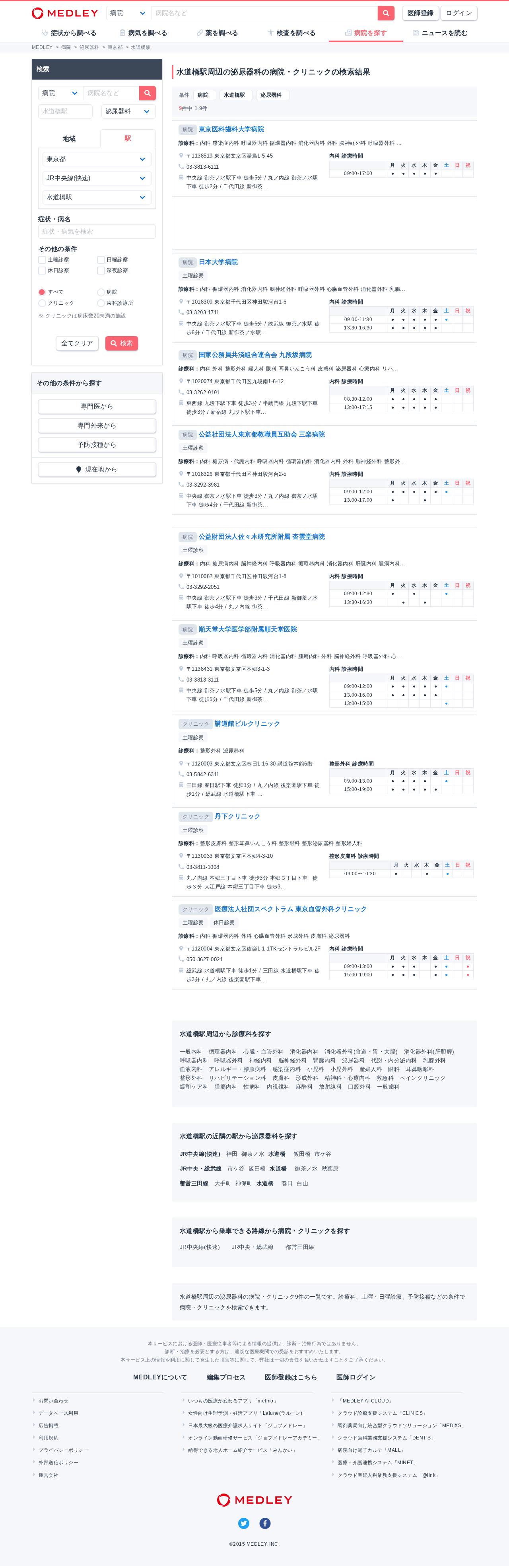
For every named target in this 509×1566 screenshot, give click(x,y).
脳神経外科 (292, 1060)
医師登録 (421, 13)
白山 (302, 1183)
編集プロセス (226, 1377)
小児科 (315, 1069)
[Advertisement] (326, 224)
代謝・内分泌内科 (394, 1060)
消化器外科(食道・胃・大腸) (361, 1051)
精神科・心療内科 (347, 1078)
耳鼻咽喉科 (420, 1069)
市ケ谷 (323, 1154)
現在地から (100, 469)
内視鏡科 (278, 1086)
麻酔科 (304, 1086)
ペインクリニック (423, 1078)
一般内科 (191, 1051)
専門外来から (97, 425)
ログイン (459, 13)
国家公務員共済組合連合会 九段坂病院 (255, 354)
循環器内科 (223, 1051)
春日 (288, 1183)
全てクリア (77, 343)
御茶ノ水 (253, 1154)
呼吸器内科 (194, 1060)
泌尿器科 (353, 1060)
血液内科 (191, 1069)
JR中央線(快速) (200, 1247)
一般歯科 (388, 1086)
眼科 (394, 1069)
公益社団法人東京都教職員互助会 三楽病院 (262, 434)
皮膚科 (280, 1078)
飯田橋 (303, 1154)
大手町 (223, 1183)
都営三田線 (300, 1247)
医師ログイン (356, 1377)
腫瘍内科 (225, 1086)
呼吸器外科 (228, 1060)
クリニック (196, 724)
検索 (125, 343)
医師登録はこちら (291, 1377)
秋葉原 (330, 1168)
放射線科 (330, 1086)
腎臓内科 (324, 1060)
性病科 (251, 1086)
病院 (188, 129)
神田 (232, 1154)
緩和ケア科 (194, 1086)
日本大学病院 (218, 262)
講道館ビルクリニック (247, 723)
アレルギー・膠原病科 (237, 1069)
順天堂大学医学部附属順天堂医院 (248, 629)
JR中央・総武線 (253, 1247)
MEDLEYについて (160, 1377)
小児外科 (342, 1069)
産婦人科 (371, 1069)
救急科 (385, 1078)
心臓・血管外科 (263, 1051)
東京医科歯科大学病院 (231, 129)
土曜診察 (193, 276)
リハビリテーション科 (237, 1078)
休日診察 (224, 922)
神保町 (244, 1183)
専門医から (97, 406)
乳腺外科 (434, 1060)
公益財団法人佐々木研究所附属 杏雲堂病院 (262, 536)
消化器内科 (304, 1051)
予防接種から (97, 444)
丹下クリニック (237, 816)
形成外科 (307, 1078)
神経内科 (260, 1060)
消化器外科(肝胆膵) (429, 1051)
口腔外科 (359, 1086)
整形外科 (191, 1078)
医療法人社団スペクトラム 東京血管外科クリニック (291, 909)
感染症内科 (286, 1069)
